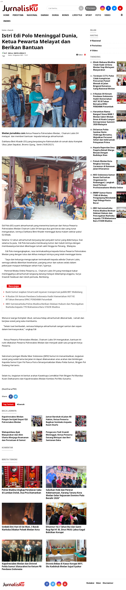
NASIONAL (32, 15)
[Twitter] (16, 396)
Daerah (10, 30)
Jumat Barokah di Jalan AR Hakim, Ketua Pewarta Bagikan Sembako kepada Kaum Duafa (58, 420)
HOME (6, 15)
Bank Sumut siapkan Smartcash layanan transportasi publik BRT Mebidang (44, 292)
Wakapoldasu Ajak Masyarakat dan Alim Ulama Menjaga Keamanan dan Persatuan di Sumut (15, 436)
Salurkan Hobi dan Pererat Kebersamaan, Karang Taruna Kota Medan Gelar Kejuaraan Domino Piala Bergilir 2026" (65, 493)
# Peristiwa (96, 45)
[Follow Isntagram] (58, 584)
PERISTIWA (18, 15)
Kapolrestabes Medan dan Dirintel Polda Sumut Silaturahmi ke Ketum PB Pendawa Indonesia (21, 566)
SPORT (89, 15)
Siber (98, 583)
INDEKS (6, 21)
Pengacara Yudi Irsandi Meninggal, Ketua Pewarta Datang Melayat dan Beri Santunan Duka (59, 436)
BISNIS (65, 15)
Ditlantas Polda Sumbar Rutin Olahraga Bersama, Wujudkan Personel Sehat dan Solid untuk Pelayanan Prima (104, 136)
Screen (91, 8)
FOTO (98, 15)
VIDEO (107, 15)
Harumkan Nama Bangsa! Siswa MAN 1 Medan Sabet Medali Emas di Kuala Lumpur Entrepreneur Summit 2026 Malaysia (104, 118)
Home (4, 30)
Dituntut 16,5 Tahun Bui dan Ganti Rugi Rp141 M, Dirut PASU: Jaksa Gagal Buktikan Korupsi (65, 529)
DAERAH (45, 15)
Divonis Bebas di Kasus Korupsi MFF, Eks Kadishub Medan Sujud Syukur (64, 565)
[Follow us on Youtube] (65, 584)
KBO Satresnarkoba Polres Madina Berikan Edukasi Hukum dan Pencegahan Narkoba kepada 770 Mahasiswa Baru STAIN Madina (104, 214)
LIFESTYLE (77, 15)
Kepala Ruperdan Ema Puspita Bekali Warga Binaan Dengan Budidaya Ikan (104, 151)
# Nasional (95, 40)
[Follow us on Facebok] (46, 584)
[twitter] (114, 8)
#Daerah (20, 404)
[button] (121, 14)
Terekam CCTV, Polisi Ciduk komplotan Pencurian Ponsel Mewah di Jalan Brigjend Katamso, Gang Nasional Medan (104, 82)
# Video (94, 50)
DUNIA (55, 15)
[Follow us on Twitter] (52, 584)
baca (80, 55)
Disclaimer (108, 583)
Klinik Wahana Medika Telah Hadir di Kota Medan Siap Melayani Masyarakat (104, 66)
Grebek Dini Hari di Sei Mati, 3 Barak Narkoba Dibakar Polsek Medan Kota (21, 528)
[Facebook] (11, 396)
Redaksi (90, 583)
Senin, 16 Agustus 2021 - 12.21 (18, 55)
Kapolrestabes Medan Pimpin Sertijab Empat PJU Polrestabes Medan (15, 419)
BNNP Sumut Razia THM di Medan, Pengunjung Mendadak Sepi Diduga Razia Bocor (104, 197)
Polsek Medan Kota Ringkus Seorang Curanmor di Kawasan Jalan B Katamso (104, 165)
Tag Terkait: (8, 404)
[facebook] (108, 8)
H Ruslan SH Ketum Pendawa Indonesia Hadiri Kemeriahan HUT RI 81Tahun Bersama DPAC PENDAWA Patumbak (103, 100)
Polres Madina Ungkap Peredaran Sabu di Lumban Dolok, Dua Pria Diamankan (21, 491)
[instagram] (102, 8)
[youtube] (120, 8)
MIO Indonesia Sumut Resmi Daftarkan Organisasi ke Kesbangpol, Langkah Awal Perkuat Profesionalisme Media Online (108, 181)
